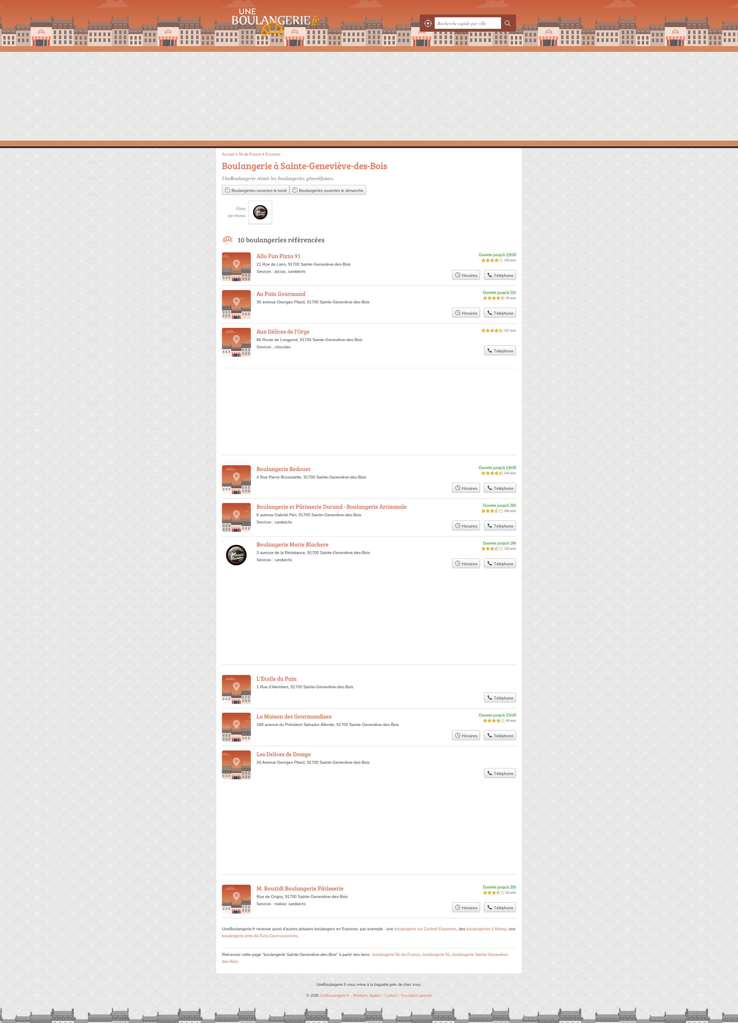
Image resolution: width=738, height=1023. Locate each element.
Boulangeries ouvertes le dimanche (330, 190)
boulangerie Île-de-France (396, 954)
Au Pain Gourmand (281, 294)
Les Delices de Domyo (284, 754)
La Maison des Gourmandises (294, 716)
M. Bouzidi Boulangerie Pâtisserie (300, 888)
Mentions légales (367, 995)
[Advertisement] (369, 95)
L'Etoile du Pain (277, 678)
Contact (391, 995)
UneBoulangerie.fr (285, 23)
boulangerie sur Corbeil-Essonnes (425, 928)
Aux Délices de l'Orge (283, 331)
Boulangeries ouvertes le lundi (258, 190)
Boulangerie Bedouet (284, 469)
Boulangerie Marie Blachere (293, 544)
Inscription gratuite (416, 995)
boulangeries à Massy (486, 928)
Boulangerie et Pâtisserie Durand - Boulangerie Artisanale (332, 506)
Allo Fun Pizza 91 (278, 256)
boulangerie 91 (436, 954)
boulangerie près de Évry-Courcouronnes (260, 935)
